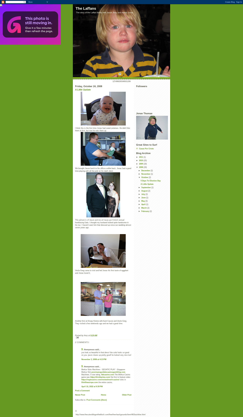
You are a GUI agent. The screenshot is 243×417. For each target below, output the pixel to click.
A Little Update (83, 89)
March (144, 208)
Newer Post (80, 395)
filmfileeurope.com (89, 382)
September (146, 187)
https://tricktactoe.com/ (100, 377)
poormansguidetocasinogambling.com (108, 372)
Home (103, 395)
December (146, 171)
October (145, 177)
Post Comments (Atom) (96, 400)
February (145, 211)
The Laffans (86, 8)
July (143, 194)
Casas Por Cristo (146, 149)
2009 (141, 164)
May (143, 201)
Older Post (126, 395)
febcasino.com (107, 375)
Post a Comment (82, 391)
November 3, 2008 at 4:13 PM (93, 359)
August (144, 191)
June (143, 198)
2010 (141, 160)
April (143, 204)
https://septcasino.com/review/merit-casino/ (100, 380)
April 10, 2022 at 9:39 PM (92, 386)
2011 (141, 157)
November (146, 174)
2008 (141, 167)
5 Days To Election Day (151, 181)
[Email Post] (103, 337)
